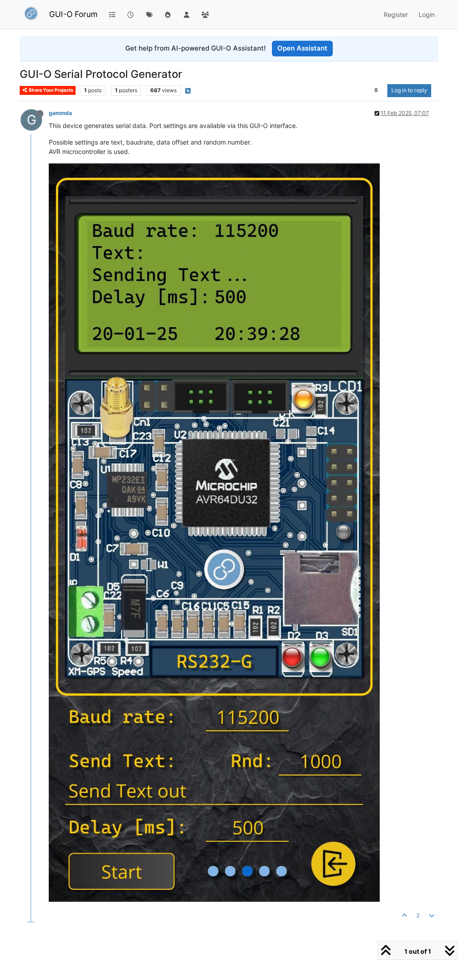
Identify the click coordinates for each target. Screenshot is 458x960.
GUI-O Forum (73, 14)
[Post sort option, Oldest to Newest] (376, 90)
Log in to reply (409, 90)
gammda (60, 113)
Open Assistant (302, 48)
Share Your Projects (50, 90)
